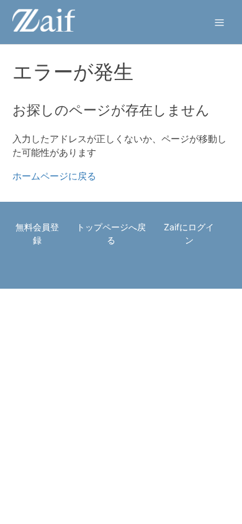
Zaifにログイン (189, 233)
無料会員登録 (37, 233)
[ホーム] (44, 28)
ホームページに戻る (54, 176)
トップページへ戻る (111, 233)
